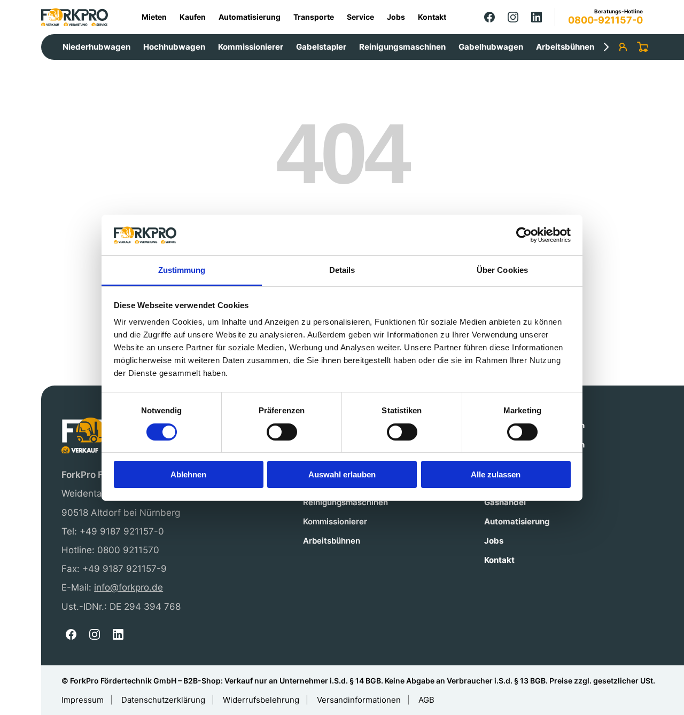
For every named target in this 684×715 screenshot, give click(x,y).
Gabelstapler (321, 47)
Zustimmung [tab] (182, 269)
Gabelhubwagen (490, 47)
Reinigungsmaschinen (402, 47)
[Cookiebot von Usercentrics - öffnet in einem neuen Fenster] (524, 235)
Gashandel (505, 502)
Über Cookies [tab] (502, 269)
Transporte (313, 16)
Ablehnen (188, 474)
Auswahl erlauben (342, 474)
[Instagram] (513, 17)
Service (360, 16)
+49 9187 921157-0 (122, 531)
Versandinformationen (359, 700)
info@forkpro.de (128, 587)
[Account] (623, 47)
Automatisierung (250, 16)
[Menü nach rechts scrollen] (605, 47)
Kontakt (432, 16)
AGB (426, 700)
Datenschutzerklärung (163, 700)
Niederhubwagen (96, 47)
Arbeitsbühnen (565, 47)
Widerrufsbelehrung (261, 700)
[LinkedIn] (536, 17)
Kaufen (193, 16)
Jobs (396, 16)
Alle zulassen (495, 474)
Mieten (154, 16)
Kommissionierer (250, 47)
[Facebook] (489, 17)
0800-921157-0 (605, 20)
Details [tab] (342, 269)
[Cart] (642, 47)
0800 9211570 (128, 550)
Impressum (82, 700)
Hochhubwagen (174, 47)
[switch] (282, 432)
